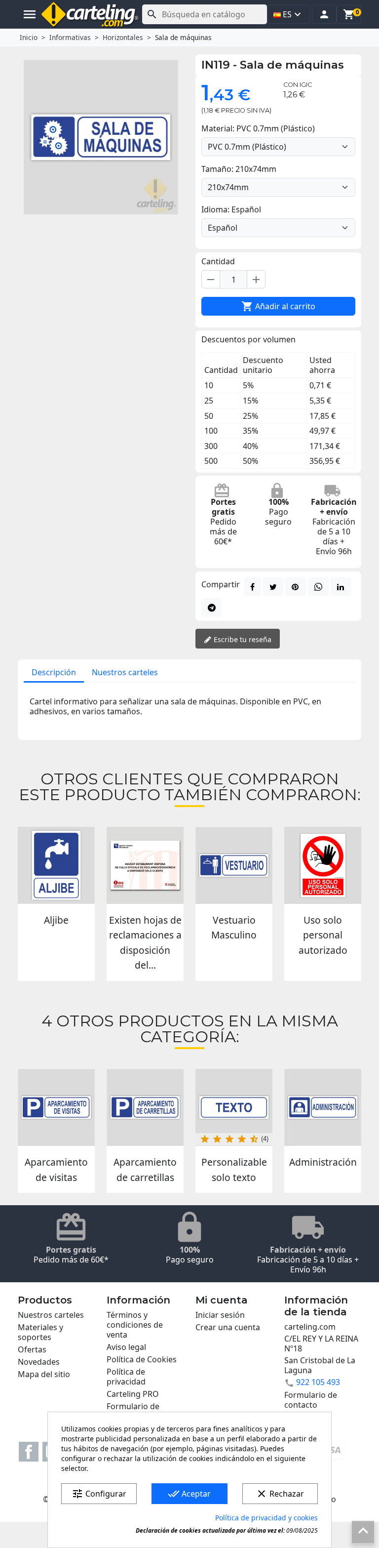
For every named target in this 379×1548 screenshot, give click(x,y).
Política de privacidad (126, 1376)
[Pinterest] (295, 586)
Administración (323, 1162)
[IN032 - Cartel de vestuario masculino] (233, 865)
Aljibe (56, 920)
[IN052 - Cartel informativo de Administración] (322, 1107)
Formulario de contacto (310, 1399)
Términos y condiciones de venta (135, 1324)
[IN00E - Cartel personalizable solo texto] (233, 1107)
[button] (324, 14)
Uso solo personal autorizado (323, 935)
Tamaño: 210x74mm (238, 169)
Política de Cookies (142, 1359)
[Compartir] (252, 586)
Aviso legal (126, 1347)
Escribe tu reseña (241, 639)
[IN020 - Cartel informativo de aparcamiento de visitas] (56, 1107)
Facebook (28, 1452)
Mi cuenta (221, 1300)
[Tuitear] (273, 586)
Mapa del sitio (44, 1374)
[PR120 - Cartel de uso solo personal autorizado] (322, 865)
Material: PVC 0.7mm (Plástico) (258, 128)
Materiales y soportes (40, 1332)
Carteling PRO (133, 1393)
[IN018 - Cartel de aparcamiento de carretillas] (145, 1107)
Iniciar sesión (220, 1314)
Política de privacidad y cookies (266, 1517)
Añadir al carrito (278, 306)
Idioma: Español (231, 209)
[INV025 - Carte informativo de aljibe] (56, 865)
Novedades (39, 1361)
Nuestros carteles (125, 672)
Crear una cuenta (227, 1327)
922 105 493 (318, 1382)
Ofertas (32, 1349)
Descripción (54, 672)
